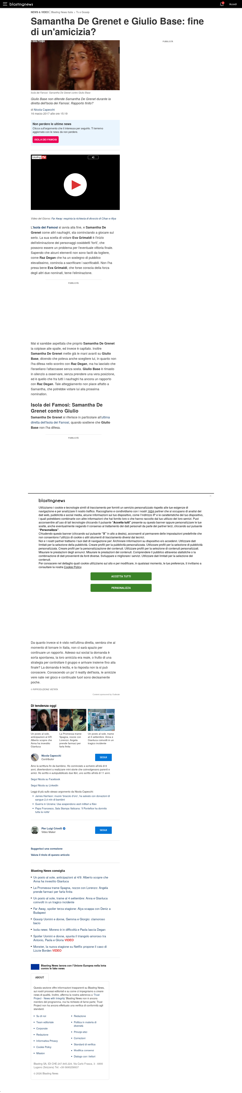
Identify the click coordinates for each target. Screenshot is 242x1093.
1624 (151, 511)
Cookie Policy (72, 567)
